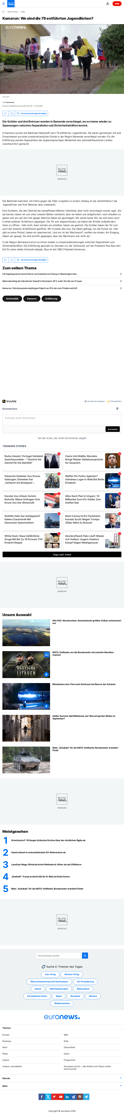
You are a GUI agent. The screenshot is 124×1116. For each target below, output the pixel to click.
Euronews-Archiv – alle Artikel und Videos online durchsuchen (87, 1067)
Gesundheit (69, 1047)
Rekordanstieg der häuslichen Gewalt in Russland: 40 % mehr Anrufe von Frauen (42, 281)
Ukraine (93, 996)
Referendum (83, 988)
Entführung (51, 298)
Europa (5, 1034)
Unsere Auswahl (16, 615)
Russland (75, 996)
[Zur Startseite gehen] (11, 3)
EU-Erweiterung (85, 981)
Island (38, 988)
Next (4, 1047)
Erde (66, 1041)
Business (6, 1041)
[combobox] (62, 956)
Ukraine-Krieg (71, 974)
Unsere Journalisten (12, 1066)
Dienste (6, 1078)
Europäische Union (37, 996)
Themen (6, 1027)
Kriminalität (12, 298)
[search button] (85, 956)
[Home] (3, 12)
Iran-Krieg (50, 974)
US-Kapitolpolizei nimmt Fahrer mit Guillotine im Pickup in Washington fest (39, 274)
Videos (5, 1060)
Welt (23, 12)
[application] (62, 59)
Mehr (5, 1086)
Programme (69, 1060)
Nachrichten (13, 12)
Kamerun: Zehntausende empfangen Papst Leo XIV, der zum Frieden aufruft (39, 288)
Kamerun (32, 298)
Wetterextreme (62, 1003)
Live (117, 3)
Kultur (67, 1053)
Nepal (59, 996)
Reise (5, 1053)
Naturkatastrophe (59, 988)
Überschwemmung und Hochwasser (49, 981)
